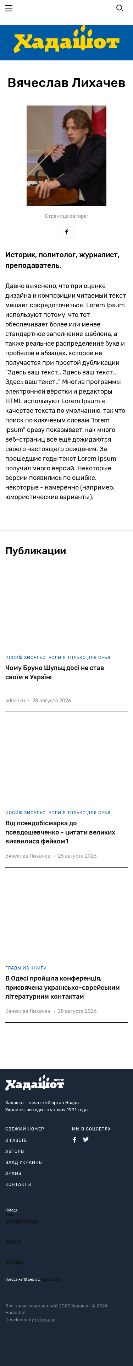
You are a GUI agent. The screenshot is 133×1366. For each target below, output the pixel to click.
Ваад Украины (24, 1162)
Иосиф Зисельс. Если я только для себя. (58, 657)
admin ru (15, 701)
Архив (13, 1173)
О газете (16, 1140)
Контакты (18, 1184)
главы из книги (26, 968)
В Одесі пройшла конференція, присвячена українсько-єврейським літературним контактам (62, 987)
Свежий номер (24, 1129)
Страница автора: (66, 216)
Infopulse (45, 1319)
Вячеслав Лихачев (27, 856)
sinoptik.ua (50, 1280)
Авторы (15, 1151)
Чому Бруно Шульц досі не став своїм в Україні (54, 672)
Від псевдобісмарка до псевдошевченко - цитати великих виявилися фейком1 (60, 832)
